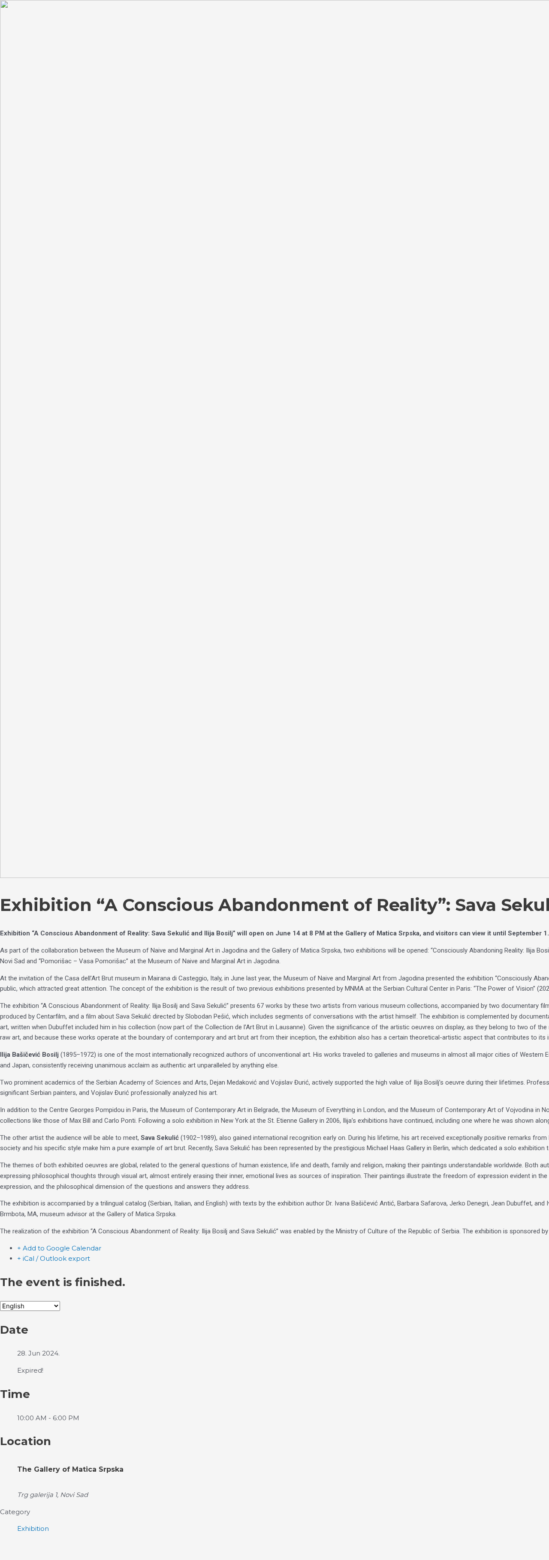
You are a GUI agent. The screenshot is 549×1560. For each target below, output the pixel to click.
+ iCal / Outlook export (53, 1258)
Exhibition (33, 1528)
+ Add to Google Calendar (59, 1248)
